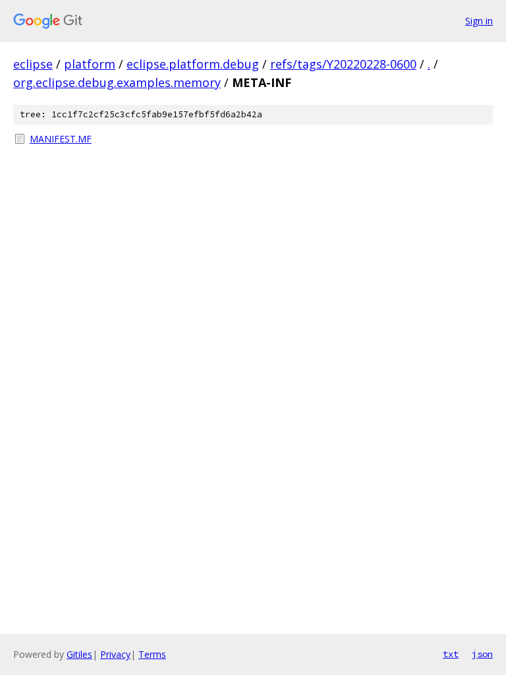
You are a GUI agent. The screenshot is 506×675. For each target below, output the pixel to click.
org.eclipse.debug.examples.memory (117, 82)
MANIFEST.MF (61, 138)
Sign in (479, 21)
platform (89, 64)
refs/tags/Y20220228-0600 (343, 64)
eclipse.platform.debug (192, 64)
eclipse (33, 64)
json (482, 654)
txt (451, 654)
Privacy (115, 654)
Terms (152, 654)
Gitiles (79, 654)
